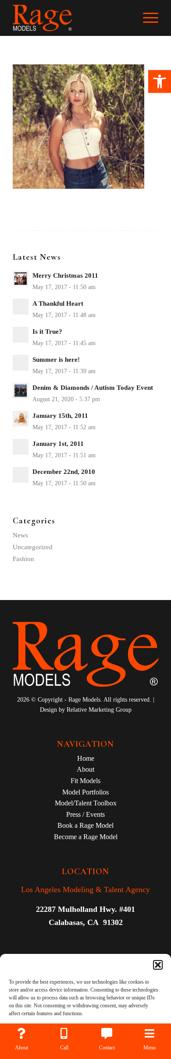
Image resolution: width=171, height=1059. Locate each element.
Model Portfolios (85, 792)
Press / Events (85, 814)
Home (85, 758)
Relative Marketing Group (99, 709)
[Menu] (146, 17)
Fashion (23, 558)
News (20, 535)
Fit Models (85, 780)
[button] (159, 81)
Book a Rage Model (85, 825)
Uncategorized (33, 547)
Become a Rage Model (86, 836)
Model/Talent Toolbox (86, 803)
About (85, 769)
